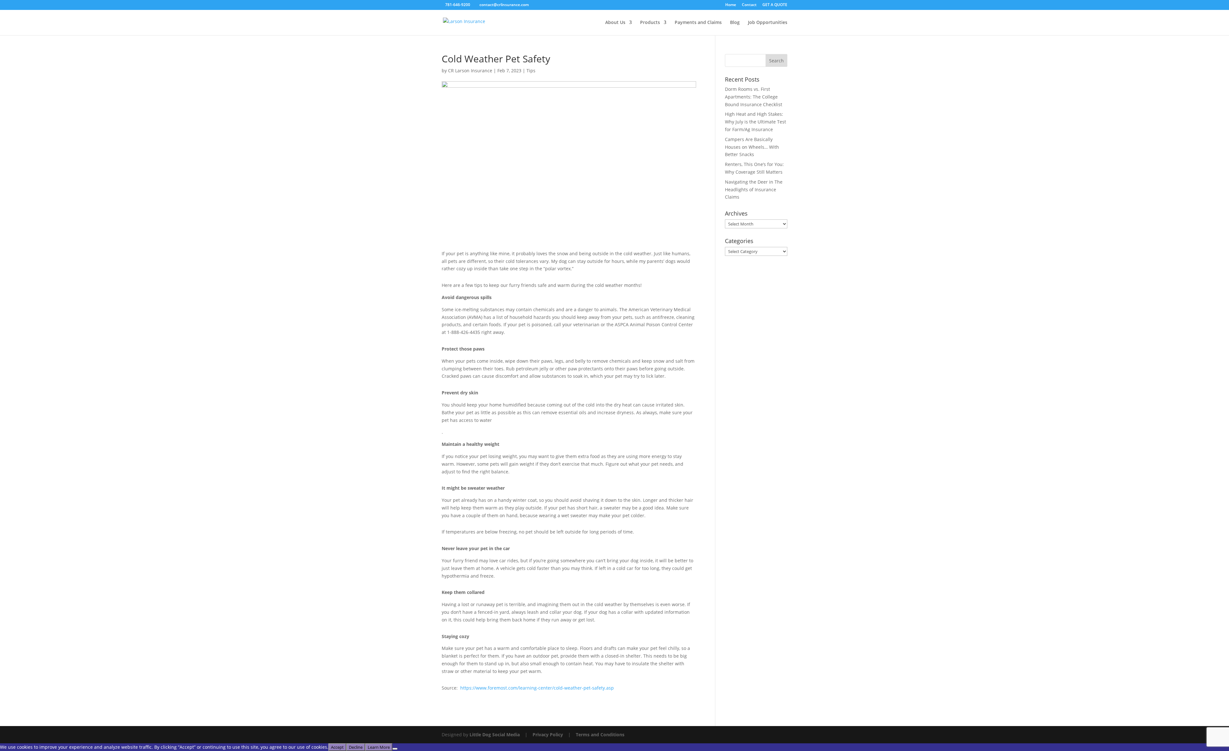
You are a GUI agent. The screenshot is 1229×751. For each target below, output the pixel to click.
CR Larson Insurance (470, 70)
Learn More (379, 747)
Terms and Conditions (600, 734)
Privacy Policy (548, 734)
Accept (337, 747)
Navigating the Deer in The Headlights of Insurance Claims (754, 189)
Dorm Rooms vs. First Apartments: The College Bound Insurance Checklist (753, 96)
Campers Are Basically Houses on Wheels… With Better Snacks (752, 147)
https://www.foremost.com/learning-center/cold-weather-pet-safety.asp (537, 688)
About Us (615, 22)
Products (650, 22)
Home (730, 5)
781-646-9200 (457, 4)
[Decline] (395, 749)
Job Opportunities (767, 22)
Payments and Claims (698, 22)
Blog (735, 22)
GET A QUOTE (774, 5)
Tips (530, 70)
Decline (356, 747)
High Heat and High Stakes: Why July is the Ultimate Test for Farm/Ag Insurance (755, 121)
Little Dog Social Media (495, 734)
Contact (749, 5)
